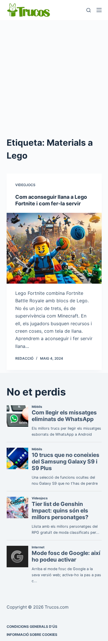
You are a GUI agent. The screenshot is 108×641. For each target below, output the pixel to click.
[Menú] (99, 10)
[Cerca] (88, 10)
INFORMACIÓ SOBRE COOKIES (32, 634)
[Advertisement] (54, 76)
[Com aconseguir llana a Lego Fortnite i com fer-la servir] (54, 248)
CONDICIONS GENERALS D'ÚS (32, 626)
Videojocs (25, 185)
